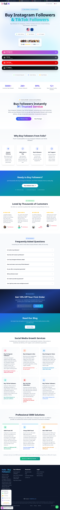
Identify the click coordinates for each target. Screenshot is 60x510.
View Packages (38, 118)
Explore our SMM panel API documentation (10, 448)
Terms (31, 505)
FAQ (26, 473)
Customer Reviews (29, 475)
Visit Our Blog (30, 327)
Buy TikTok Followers (18, 475)
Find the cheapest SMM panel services (28, 448)
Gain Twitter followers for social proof (49, 398)
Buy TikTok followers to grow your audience (9, 398)
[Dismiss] (13, 506)
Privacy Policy (40, 473)
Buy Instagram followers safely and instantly (9, 371)
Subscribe (37, 306)
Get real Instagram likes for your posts (29, 368)
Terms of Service (40, 472)
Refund (39, 505)
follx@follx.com (33, 498)
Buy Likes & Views (17, 480)
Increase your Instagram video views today (48, 368)
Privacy (35, 505)
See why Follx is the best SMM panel (48, 448)
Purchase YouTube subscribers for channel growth (28, 400)
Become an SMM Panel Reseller (29, 458)
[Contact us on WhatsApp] (57, 507)
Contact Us (27, 477)
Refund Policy (40, 475)
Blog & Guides (28, 472)
